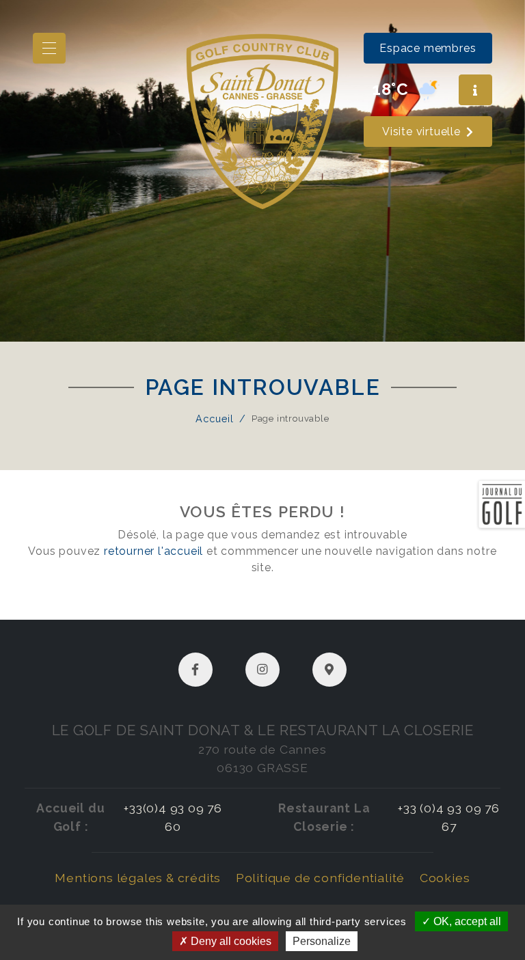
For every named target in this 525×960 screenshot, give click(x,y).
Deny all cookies (229, 941)
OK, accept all (466, 921)
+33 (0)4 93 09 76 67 (449, 817)
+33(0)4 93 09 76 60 (173, 817)
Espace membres (427, 48)
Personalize (322, 941)
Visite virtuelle (421, 131)
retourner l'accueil (153, 551)
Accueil (215, 418)
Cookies (445, 877)
